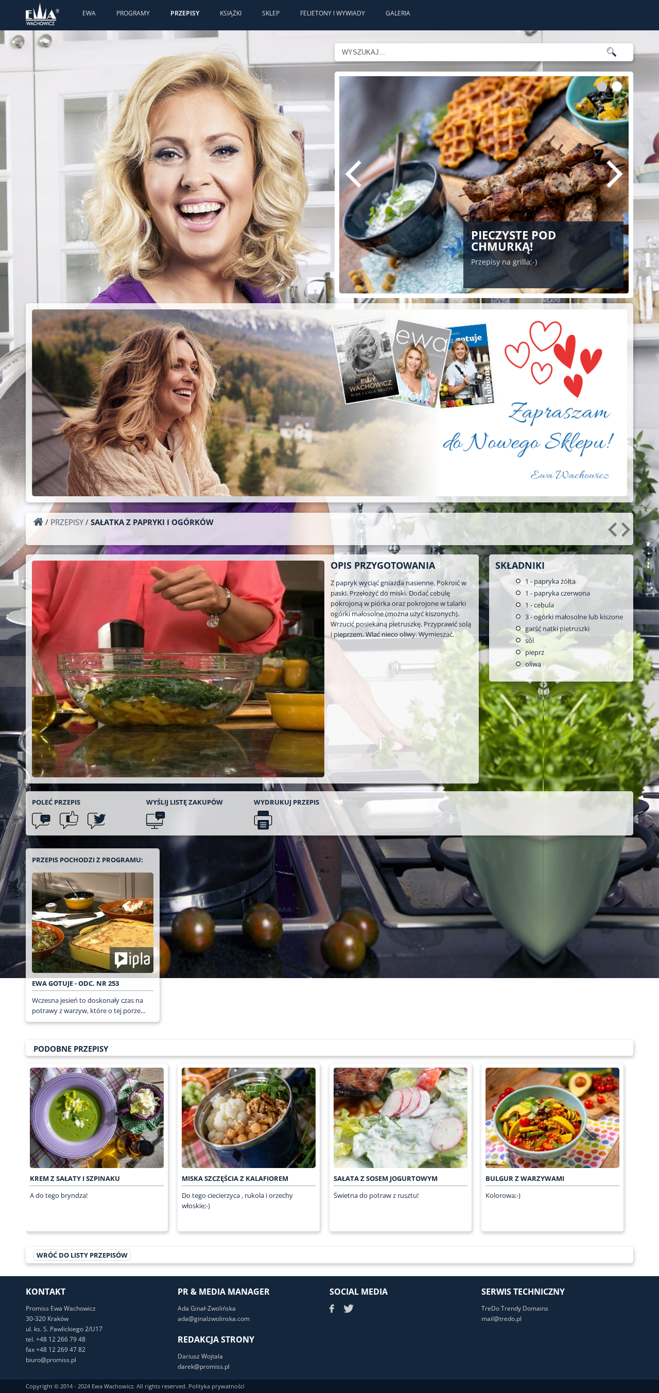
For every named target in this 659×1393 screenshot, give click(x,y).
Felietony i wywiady (332, 13)
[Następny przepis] (627, 533)
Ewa (89, 13)
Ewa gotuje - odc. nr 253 (75, 983)
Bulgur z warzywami (524, 1178)
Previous (353, 174)
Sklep (271, 13)
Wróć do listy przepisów (82, 1255)
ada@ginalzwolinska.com (214, 1318)
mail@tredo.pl (501, 1318)
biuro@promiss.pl (51, 1359)
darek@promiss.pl (204, 1366)
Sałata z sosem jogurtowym (386, 1178)
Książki (230, 13)
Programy (133, 13)
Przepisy (184, 13)
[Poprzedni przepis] (614, 533)
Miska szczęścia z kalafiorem (235, 1178)
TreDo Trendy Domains (514, 1308)
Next (614, 174)
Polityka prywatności (216, 1386)
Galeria (398, 13)
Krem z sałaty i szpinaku (75, 1178)
